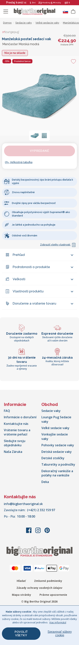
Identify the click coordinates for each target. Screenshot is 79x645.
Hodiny (46, 3)
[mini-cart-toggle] (73, 11)
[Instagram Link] (38, 532)
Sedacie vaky (51, 411)
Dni (34, 3)
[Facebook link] (29, 532)
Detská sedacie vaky (56, 452)
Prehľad (19, 255)
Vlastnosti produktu (28, 291)
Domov (7, 22)
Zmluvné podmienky (48, 581)
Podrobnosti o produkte (31, 267)
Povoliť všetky (21, 633)
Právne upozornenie (53, 595)
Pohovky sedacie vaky (57, 445)
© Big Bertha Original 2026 (39, 601)
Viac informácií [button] (57, 622)
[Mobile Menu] (5, 11)
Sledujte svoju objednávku (14, 443)
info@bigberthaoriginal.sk (23, 504)
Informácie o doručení (20, 417)
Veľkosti (19, 279)
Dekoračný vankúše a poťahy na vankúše (57, 473)
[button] (34, 135)
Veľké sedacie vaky (55, 428)
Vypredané (39, 151)
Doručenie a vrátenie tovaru (34, 303)
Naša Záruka (13, 452)
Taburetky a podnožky (58, 464)
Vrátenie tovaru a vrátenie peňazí (17, 432)
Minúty (57, 3)
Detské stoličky (52, 458)
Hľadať (21, 581)
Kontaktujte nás (16, 424)
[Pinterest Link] (47, 532)
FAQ (7, 411)
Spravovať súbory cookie (60, 633)
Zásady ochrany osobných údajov (39, 588)
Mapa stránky (21, 595)
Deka (45, 482)
